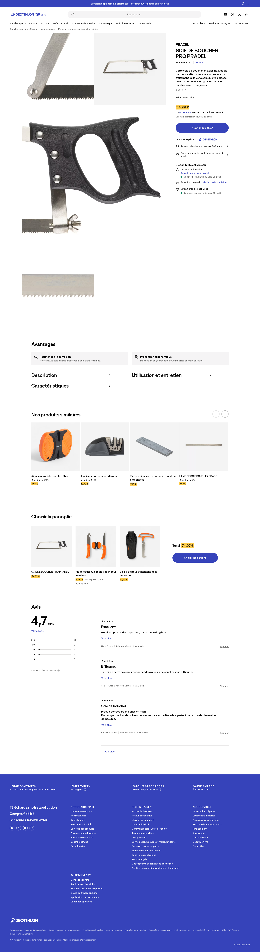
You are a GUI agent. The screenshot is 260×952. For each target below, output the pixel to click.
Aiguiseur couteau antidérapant (100, 476)
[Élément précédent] (216, 414)
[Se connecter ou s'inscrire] (239, 14)
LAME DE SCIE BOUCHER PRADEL (198, 476)
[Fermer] (248, 3)
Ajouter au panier (202, 127)
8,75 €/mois (185, 112)
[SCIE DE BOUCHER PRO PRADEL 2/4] (58, 69)
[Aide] (232, 14)
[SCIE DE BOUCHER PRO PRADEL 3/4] (94, 177)
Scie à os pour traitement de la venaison (139, 573)
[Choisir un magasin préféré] (225, 14)
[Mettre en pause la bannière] (243, 3)
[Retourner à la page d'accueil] (28, 14)
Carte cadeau (241, 23)
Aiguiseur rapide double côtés (49, 476)
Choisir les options (195, 557)
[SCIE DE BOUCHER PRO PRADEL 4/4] (58, 286)
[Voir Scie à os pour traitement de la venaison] (140, 546)
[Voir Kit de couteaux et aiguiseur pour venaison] (96, 546)
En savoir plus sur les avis (43, 670)
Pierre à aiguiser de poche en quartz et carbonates (153, 478)
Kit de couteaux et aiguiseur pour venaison (96, 573)
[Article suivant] (225, 414)
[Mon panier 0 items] (246, 14)
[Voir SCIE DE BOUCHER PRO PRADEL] (51, 546)
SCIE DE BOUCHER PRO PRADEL (50, 571)
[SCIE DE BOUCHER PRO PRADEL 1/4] (130, 69)
